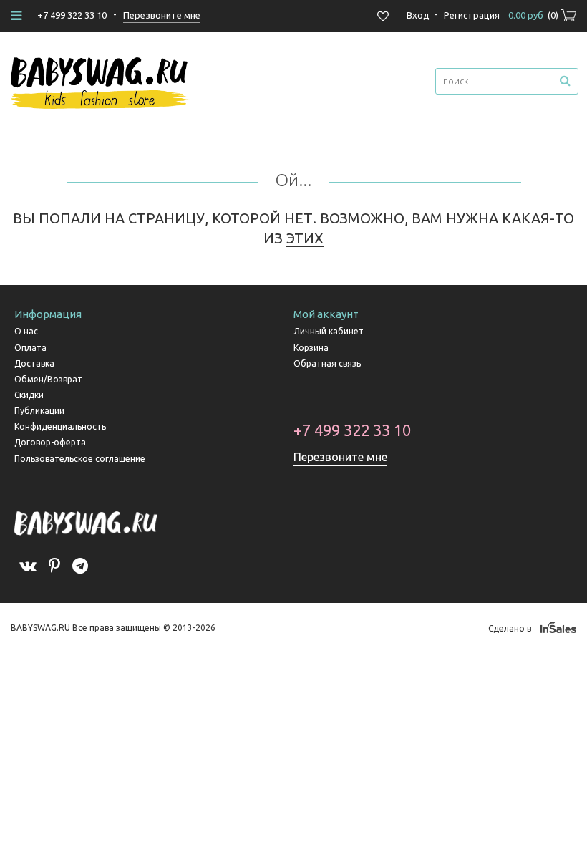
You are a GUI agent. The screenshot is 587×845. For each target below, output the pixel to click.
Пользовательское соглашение (79, 458)
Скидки (29, 395)
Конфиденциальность (60, 426)
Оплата (30, 347)
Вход (418, 15)
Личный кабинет (329, 331)
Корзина (311, 347)
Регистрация (472, 15)
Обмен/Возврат (48, 379)
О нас (26, 331)
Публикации (39, 410)
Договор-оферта (50, 442)
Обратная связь (327, 363)
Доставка (34, 363)
